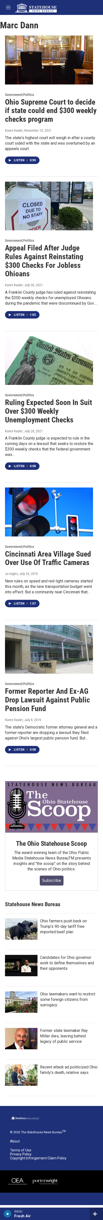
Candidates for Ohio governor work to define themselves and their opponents (67, 963)
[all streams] (96, 1214)
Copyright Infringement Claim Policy (38, 1158)
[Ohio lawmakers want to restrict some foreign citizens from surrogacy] (21, 1002)
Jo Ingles (11, 574)
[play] (7, 1213)
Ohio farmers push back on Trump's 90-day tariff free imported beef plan (63, 926)
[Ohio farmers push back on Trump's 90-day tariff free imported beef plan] (21, 929)
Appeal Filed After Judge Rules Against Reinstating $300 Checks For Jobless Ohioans (44, 261)
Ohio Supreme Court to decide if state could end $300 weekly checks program (50, 111)
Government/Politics (19, 95)
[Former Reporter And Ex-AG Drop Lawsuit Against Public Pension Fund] (49, 649)
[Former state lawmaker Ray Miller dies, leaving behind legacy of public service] (21, 1038)
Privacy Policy (21, 1154)
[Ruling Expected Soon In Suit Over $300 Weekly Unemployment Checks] (49, 360)
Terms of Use (20, 1150)
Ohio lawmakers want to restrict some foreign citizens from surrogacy (67, 999)
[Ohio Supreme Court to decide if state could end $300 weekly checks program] (49, 60)
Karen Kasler (14, 130)
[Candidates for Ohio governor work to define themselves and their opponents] (21, 965)
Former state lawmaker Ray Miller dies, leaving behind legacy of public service (64, 1036)
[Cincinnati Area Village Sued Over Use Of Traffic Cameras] (49, 512)
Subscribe (51, 880)
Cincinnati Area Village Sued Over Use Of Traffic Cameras (48, 558)
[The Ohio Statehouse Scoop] (51, 807)
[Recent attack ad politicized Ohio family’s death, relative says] (21, 1075)
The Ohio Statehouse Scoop (51, 843)
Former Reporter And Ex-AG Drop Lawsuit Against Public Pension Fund (47, 700)
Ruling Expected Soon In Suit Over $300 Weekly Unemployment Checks (48, 411)
